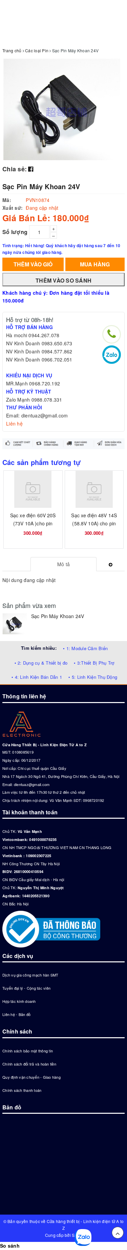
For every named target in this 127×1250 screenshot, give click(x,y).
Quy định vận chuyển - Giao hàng (31, 1077)
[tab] (63, 564)
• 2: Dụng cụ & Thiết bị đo (41, 663)
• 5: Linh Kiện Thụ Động (92, 677)
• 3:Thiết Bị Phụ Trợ (94, 663)
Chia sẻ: (14, 169)
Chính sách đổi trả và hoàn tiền (29, 1064)
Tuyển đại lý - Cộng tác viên (26, 988)
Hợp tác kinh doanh (19, 1001)
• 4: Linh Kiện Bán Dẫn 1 (37, 677)
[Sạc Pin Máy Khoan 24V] (15, 623)
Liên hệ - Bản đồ (16, 1014)
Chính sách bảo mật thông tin (27, 1050)
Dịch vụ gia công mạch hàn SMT (30, 975)
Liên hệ (14, 423)
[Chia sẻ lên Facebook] (30, 168)
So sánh (10, 1245)
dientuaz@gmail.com (32, 784)
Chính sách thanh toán (21, 1090)
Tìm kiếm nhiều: (39, 648)
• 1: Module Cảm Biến (85, 648)
